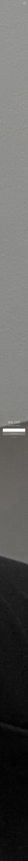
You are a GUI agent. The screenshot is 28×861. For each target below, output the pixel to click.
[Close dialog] (25, 3)
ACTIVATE (14, 433)
